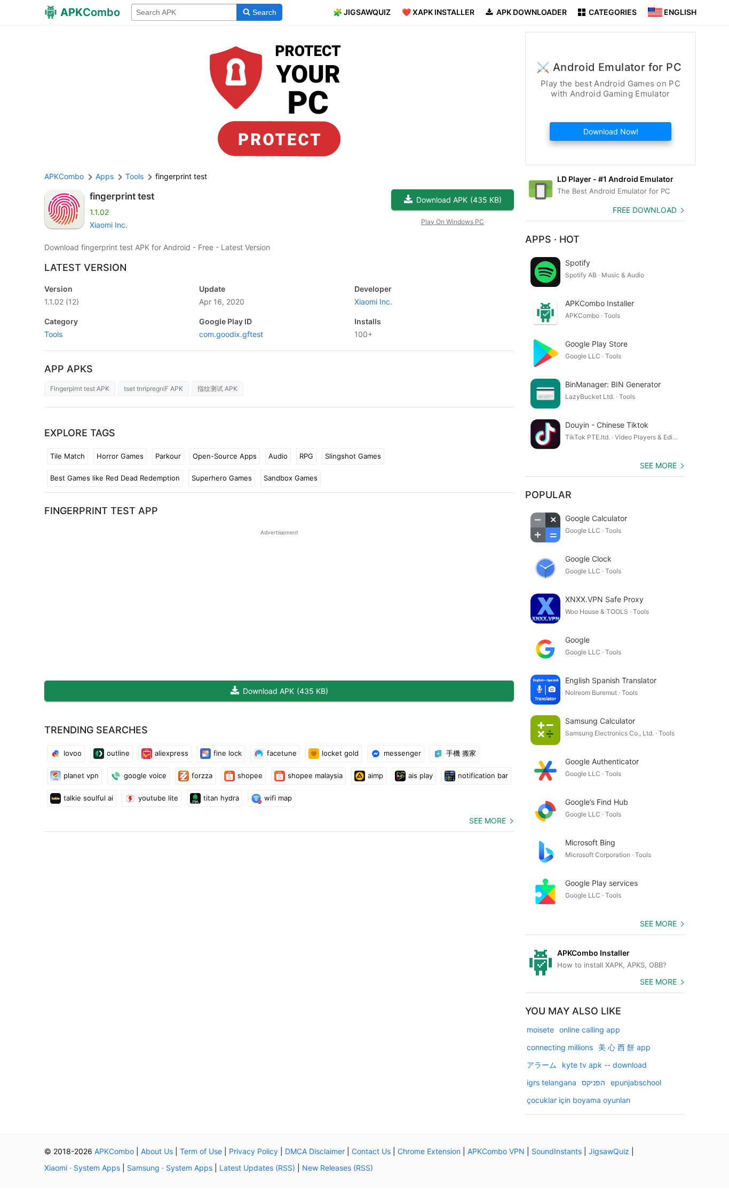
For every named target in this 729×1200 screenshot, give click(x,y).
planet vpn (81, 775)
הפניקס (593, 1082)
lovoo (73, 753)
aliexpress (171, 753)
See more (487, 820)
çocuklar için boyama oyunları (578, 1100)
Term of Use (201, 1151)
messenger (402, 753)
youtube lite (158, 798)
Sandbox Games (291, 478)
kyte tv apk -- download (604, 1064)
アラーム (542, 1064)
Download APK (459, 199)
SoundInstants (557, 1151)
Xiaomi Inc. (109, 224)
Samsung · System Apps (169, 1167)
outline (118, 753)
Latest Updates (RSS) (257, 1167)
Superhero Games (222, 478)
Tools (53, 334)
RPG (306, 456)
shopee (250, 775)
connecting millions (560, 1047)
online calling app (589, 1029)
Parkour (168, 456)
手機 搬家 (461, 753)
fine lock (227, 753)
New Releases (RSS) (337, 1167)
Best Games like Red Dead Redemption (115, 478)
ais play (420, 775)
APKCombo (64, 176)
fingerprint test (122, 196)
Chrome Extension (429, 1151)
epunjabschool (636, 1082)
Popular (548, 494)
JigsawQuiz (609, 1151)
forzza (202, 775)
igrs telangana (551, 1082)
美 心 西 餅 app (624, 1047)
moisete (540, 1029)
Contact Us (371, 1151)
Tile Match (67, 456)
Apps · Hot (552, 239)
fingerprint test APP (101, 510)
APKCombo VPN (496, 1151)
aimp (375, 775)
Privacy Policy (253, 1151)
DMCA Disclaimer (315, 1151)
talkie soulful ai (88, 798)
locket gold (340, 753)
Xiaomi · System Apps (82, 1167)
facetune (282, 753)
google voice (145, 775)
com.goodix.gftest (231, 334)
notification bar (483, 775)
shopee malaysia (315, 775)
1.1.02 (61, 301)
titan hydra (221, 798)
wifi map (278, 798)
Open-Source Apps (225, 456)
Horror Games (120, 456)
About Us (157, 1151)
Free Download (645, 209)
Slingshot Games (353, 456)
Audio (278, 456)
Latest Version (85, 267)
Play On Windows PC (452, 222)
